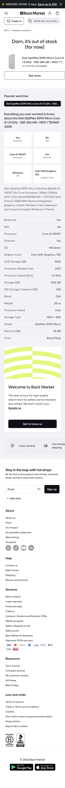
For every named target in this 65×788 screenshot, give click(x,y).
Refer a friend (13, 596)
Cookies (10, 711)
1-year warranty (14, 601)
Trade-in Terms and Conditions (22, 706)
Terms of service (15, 701)
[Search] (30, 21)
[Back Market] (32, 13)
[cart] (57, 13)
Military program (15, 621)
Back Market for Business (19, 635)
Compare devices (15, 670)
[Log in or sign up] (49, 13)
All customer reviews (17, 675)
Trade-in (10, 611)
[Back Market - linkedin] (31, 548)
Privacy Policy (13, 721)
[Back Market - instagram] (8, 548)
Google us (14, 408)
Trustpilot (11, 542)
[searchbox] (46, 20)
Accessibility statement (18, 532)
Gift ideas (11, 680)
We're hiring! (12, 537)
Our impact (12, 527)
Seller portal (12, 630)
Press (9, 522)
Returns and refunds (17, 580)
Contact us (12, 565)
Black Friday (12, 685)
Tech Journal (13, 665)
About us (10, 517)
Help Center (12, 570)
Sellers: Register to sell (18, 625)
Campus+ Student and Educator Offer (26, 616)
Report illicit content (17, 726)
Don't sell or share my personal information (29, 716)
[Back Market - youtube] (23, 548)
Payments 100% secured (19, 640)
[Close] (61, 4)
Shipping (10, 575)
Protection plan (14, 606)
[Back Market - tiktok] (16, 548)
